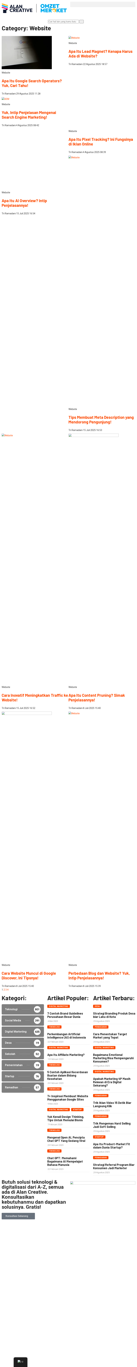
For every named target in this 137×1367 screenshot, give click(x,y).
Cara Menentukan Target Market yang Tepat (110, 1255)
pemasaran (101, 1246)
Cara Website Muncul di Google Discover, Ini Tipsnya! (29, 1195)
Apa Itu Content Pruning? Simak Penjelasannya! (96, 917)
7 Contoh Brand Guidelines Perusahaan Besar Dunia (65, 1234)
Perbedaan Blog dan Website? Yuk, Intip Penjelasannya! (99, 1195)
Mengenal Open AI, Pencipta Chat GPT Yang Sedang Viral (66, 1358)
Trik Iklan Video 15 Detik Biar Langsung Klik (112, 1323)
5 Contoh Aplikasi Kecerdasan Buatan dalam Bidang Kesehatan (67, 1295)
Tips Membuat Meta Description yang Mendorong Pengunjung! (101, 639)
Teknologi (54, 1246)
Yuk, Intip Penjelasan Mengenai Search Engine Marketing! (29, 114)
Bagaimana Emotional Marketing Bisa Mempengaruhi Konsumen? (113, 1277)
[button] (102, 4)
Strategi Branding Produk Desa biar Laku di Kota (114, 1234)
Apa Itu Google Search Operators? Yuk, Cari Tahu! (32, 83)
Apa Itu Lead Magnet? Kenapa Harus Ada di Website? (100, 53)
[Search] (81, 21)
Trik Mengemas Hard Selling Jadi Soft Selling (111, 1344)
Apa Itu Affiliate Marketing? (66, 1274)
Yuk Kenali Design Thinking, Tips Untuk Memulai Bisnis (65, 1337)
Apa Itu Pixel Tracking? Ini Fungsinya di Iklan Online (100, 361)
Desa (97, 1226)
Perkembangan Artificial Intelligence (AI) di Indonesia (66, 1255)
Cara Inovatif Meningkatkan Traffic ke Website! (35, 917)
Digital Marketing (58, 1226)
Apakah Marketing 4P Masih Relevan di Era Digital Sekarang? (111, 1301)
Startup (77, 1329)
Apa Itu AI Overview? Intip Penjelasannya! (24, 639)
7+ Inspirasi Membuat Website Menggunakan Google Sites (67, 1317)
